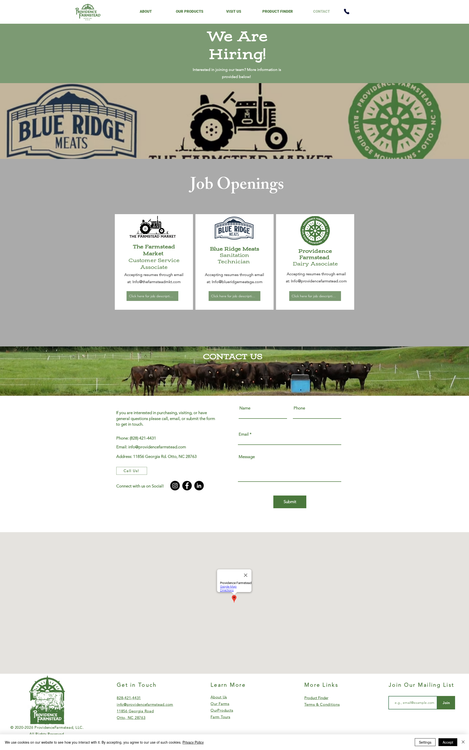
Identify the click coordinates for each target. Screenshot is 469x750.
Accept (448, 742)
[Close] (463, 742)
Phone (299, 408)
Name (244, 408)
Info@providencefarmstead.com (319, 281)
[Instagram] (175, 485)
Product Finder (316, 697)
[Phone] (346, 11)
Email (244, 434)
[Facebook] (187, 485)
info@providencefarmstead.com (157, 446)
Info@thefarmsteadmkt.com (156, 281)
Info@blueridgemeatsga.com (237, 281)
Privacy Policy (193, 742)
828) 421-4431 (143, 438)
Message (247, 457)
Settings (425, 742)
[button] (146, 11)
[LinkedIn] (199, 485)
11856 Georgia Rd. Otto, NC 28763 (165, 456)
